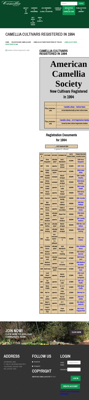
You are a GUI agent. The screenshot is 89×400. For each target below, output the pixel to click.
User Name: (62, 363)
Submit (81, 3)
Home (7, 42)
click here (76, 332)
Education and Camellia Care (21, 42)
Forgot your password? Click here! (69, 392)
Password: (63, 369)
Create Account (70, 386)
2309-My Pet (80, 292)
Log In (75, 378)
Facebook (37, 362)
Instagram (37, 366)
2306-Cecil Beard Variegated (80, 275)
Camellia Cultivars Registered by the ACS (48, 42)
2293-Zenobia (81, 198)
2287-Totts (81, 166)
